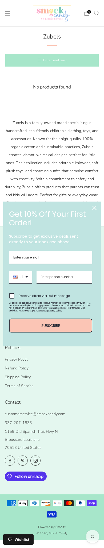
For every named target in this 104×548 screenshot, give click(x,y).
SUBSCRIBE (50, 325)
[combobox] (20, 277)
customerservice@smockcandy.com (35, 413)
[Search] (96, 13)
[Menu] (7, 13)
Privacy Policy (16, 359)
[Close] (94, 208)
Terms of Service (19, 385)
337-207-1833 (18, 422)
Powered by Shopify (52, 527)
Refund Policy (17, 368)
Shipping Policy (18, 377)
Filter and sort (55, 60)
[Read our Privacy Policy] (89, 304)
